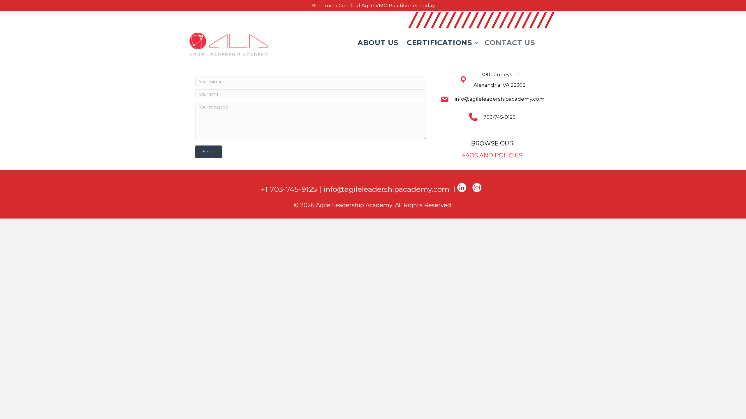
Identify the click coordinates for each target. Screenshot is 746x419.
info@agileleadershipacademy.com (386, 188)
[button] (476, 42)
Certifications (439, 42)
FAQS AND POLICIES (492, 155)
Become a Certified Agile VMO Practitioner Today (373, 5)
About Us (378, 42)
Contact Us (510, 42)
